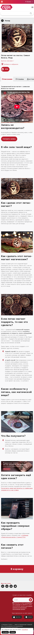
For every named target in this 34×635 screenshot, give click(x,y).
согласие (17, 604)
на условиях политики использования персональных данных (22, 607)
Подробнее (25, 629)
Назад (7, 20)
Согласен (5, 632)
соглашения (28, 603)
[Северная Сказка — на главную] (6, 7)
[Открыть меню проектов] (2, 1)
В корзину (17, 569)
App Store (18, 617)
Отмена (12, 632)
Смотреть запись (9, 139)
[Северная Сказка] (2, 586)
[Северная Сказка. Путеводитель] (6, 586)
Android (30, 617)
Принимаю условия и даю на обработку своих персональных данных (23, 606)
